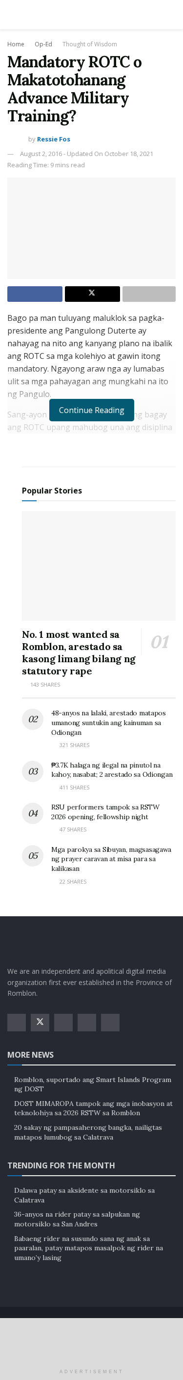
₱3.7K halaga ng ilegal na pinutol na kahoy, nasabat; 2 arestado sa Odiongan (111, 770)
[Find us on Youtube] (87, 1022)
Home (15, 44)
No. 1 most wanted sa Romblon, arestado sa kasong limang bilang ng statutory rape (79, 652)
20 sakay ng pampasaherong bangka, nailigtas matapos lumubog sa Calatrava (88, 1132)
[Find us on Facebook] (16, 1022)
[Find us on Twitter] (40, 1022)
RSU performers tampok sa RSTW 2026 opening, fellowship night (105, 812)
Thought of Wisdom (89, 44)
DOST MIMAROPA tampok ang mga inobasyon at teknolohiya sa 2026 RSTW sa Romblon (93, 1108)
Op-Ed (43, 44)
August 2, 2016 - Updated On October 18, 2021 (86, 153)
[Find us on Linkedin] (110, 1022)
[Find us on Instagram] (63, 1022)
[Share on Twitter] (92, 294)
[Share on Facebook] (34, 294)
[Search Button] (171, 14)
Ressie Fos (53, 139)
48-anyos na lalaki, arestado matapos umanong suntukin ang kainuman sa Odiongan (108, 722)
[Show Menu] (11, 14)
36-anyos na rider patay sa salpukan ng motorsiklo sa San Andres (77, 1219)
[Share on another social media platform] (149, 294)
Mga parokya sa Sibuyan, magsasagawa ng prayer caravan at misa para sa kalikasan (111, 859)
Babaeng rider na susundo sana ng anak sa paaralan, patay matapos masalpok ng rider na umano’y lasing (88, 1248)
